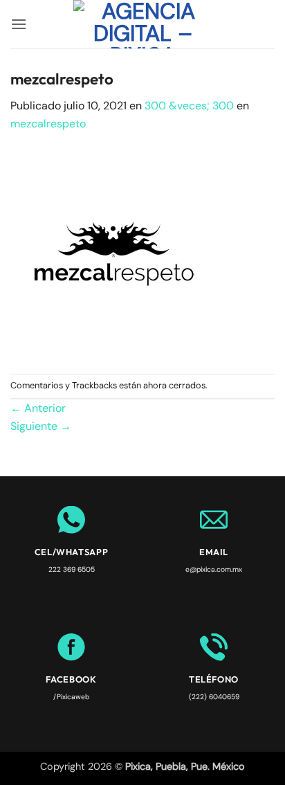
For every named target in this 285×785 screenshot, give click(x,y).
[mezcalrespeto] (114, 252)
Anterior (38, 408)
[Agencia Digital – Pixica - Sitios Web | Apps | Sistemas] (142, 24)
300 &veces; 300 (189, 105)
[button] (18, 24)
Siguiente (40, 426)
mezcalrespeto (48, 123)
